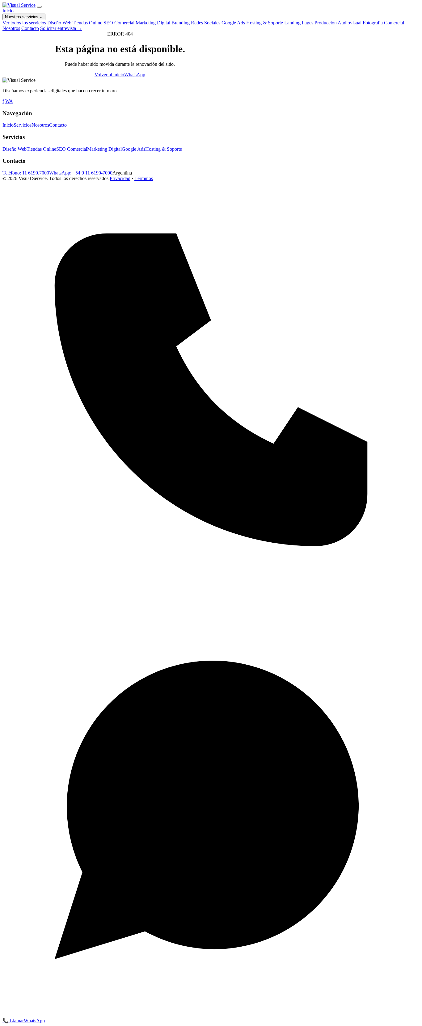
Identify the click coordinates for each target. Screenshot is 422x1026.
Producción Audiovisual (337, 22)
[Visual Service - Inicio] (19, 5)
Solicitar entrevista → (61, 28)
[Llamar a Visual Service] (211, 596)
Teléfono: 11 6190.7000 (25, 172)
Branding (180, 22)
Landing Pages (298, 22)
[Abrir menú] (39, 7)
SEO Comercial (118, 22)
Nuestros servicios (24, 17)
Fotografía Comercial (383, 22)
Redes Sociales (205, 22)
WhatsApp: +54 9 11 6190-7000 (80, 172)
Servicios (23, 125)
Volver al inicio (109, 74)
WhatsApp (134, 74)
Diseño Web (59, 22)
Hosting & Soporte (264, 22)
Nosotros (11, 28)
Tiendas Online (87, 22)
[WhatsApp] (211, 1014)
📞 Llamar (13, 1020)
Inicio (8, 10)
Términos (143, 178)
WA (9, 101)
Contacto (30, 28)
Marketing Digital (153, 22)
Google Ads (233, 22)
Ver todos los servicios (24, 22)
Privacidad (120, 178)
